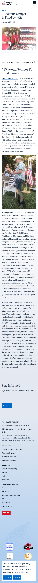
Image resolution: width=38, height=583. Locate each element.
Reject (17, 577)
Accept (8, 577)
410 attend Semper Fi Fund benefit (21, 62)
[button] (34, 3)
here (29, 425)
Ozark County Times (10, 78)
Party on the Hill (21, 87)
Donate (6, 513)
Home (4, 62)
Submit (6, 405)
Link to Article (25, 81)
